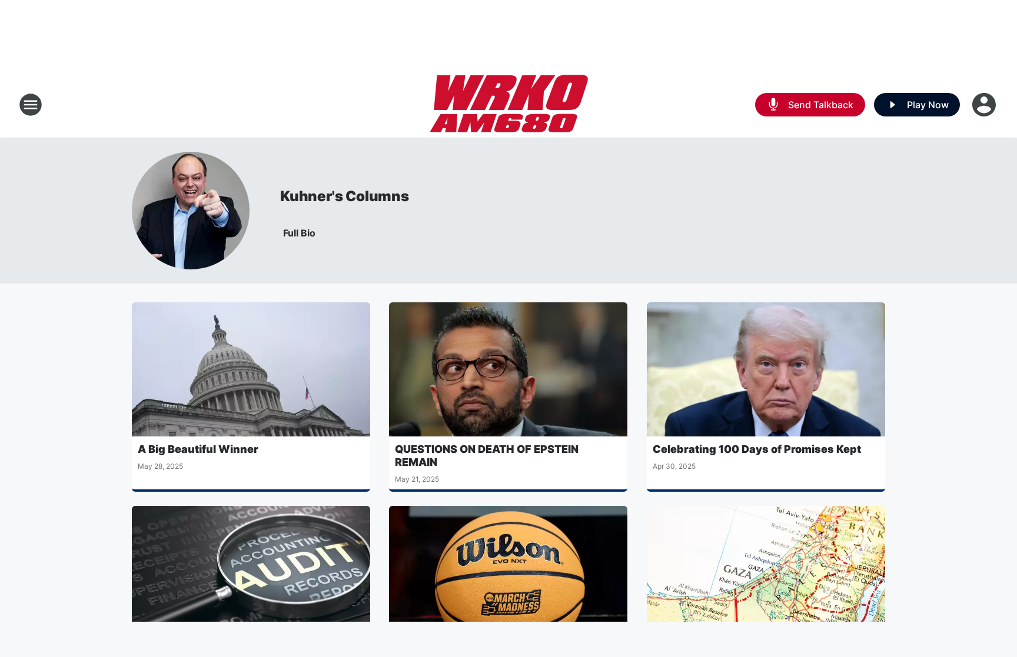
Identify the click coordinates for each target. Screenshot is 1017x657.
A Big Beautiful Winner (198, 449)
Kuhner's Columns (344, 196)
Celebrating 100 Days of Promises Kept (757, 449)
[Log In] (985, 104)
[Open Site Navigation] (30, 104)
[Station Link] (509, 104)
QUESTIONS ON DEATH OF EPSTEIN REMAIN (487, 455)
